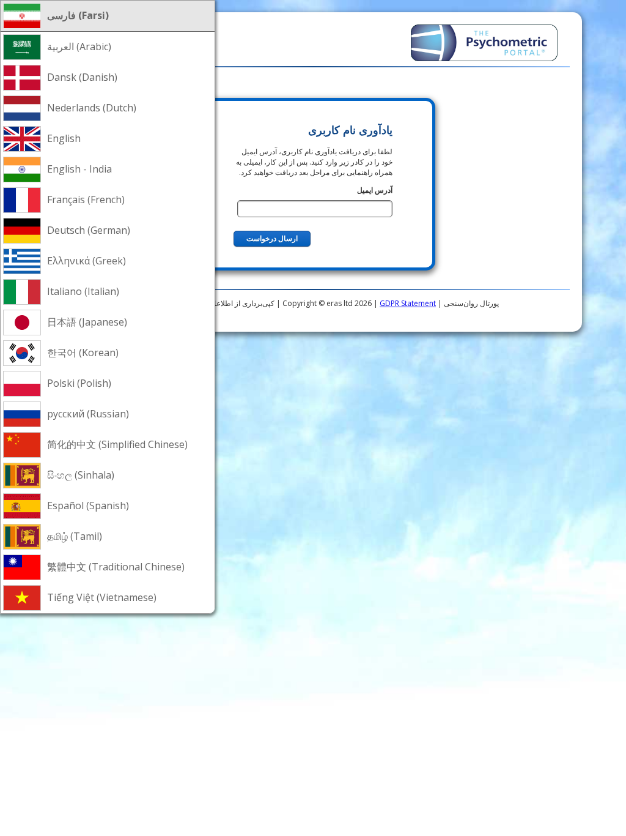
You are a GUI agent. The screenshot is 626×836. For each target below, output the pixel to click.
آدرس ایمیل (374, 190)
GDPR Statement (408, 303)
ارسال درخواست (272, 238)
